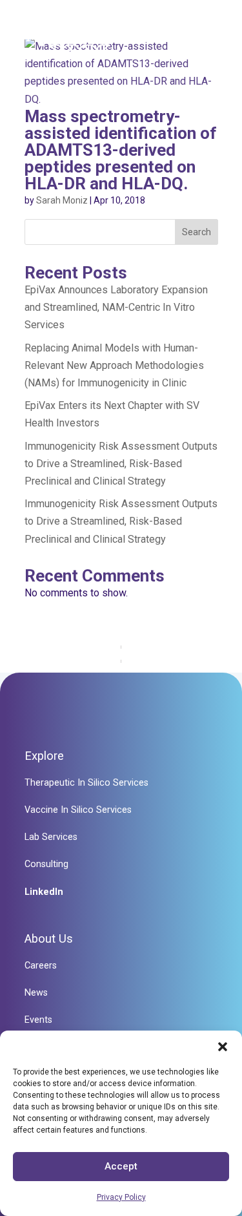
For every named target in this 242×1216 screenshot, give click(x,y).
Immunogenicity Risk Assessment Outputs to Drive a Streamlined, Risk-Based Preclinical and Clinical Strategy (121, 463)
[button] (222, 1046)
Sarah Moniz (62, 200)
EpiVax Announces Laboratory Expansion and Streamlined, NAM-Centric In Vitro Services (116, 307)
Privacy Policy (121, 1197)
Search (196, 232)
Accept (121, 1166)
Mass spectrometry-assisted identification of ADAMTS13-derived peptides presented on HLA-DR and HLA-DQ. (121, 150)
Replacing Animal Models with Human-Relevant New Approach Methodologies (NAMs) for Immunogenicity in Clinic (114, 365)
